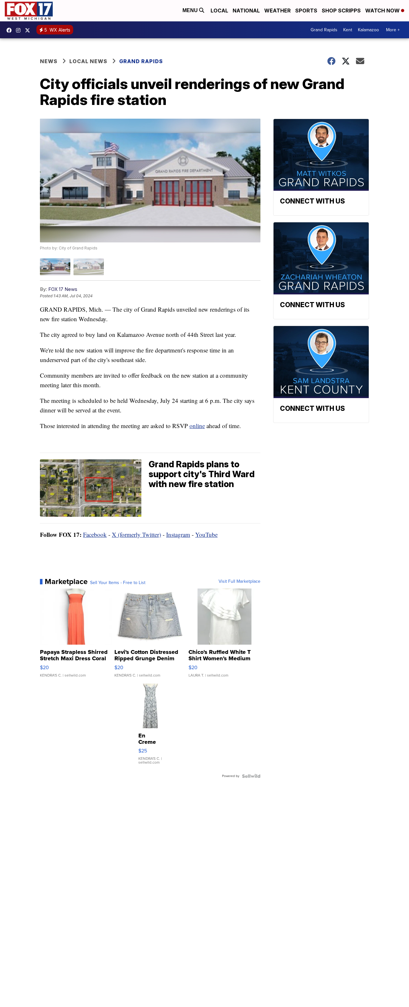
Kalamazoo (368, 29)
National (246, 10)
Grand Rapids (324, 29)
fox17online (10, 30)
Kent (347, 29)
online (197, 426)
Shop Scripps (341, 10)
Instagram (178, 534)
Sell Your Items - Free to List (117, 583)
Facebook (95, 534)
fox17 (29, 30)
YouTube (206, 534)
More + (393, 29)
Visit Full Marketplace (239, 581)
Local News (88, 61)
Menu (190, 10)
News (49, 61)
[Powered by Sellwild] (251, 776)
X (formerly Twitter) (136, 534)
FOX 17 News (62, 289)
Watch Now (383, 10)
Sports (306, 10)
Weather (277, 10)
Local (219, 10)
